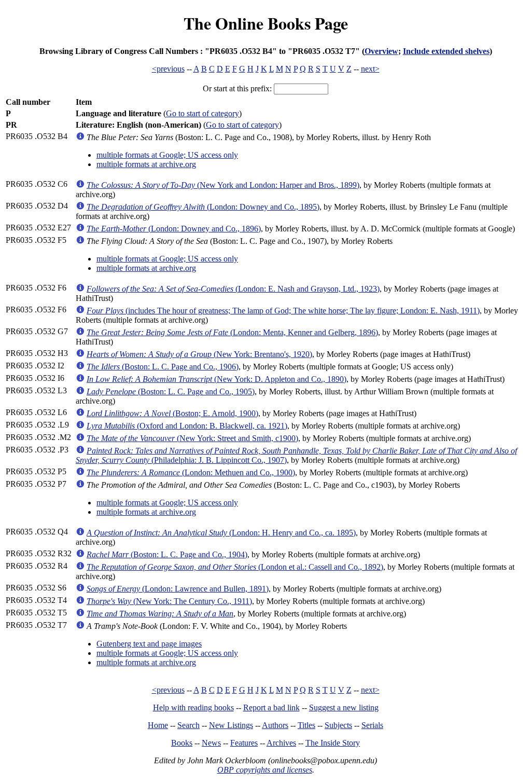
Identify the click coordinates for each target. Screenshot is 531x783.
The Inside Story (332, 742)
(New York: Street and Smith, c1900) (192, 438)
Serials (372, 725)
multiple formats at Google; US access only (167, 154)
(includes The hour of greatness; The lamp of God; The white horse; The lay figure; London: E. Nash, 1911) (283, 310)
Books (181, 742)
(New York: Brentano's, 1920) (199, 354)
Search (188, 725)
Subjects (338, 725)
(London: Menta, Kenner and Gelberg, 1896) (232, 332)
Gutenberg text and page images (149, 643)
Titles (306, 725)
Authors (275, 725)
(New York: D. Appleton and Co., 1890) (216, 379)
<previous (168, 68)
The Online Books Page (266, 23)
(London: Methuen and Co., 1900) (191, 472)
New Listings (231, 725)
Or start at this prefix (236, 88)
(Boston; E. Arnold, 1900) (172, 413)
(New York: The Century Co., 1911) (169, 601)
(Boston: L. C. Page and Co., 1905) (171, 391)
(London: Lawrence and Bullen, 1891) (178, 588)
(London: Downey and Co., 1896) (174, 228)
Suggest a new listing (344, 707)
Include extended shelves (446, 51)
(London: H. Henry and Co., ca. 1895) (221, 532)
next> (370, 68)
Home (158, 725)
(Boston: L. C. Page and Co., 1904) (167, 554)
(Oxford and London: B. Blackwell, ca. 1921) (187, 425)
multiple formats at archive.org (146, 164)
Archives (281, 742)
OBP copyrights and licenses (264, 769)
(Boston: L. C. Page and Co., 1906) (163, 366)
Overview (381, 51)
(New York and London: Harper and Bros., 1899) (223, 185)
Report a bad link (271, 707)
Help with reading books (193, 707)
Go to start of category (202, 113)
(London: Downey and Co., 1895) (203, 206)
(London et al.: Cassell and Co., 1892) (235, 566)
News (211, 742)
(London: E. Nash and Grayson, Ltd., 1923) (233, 288)
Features (244, 742)
